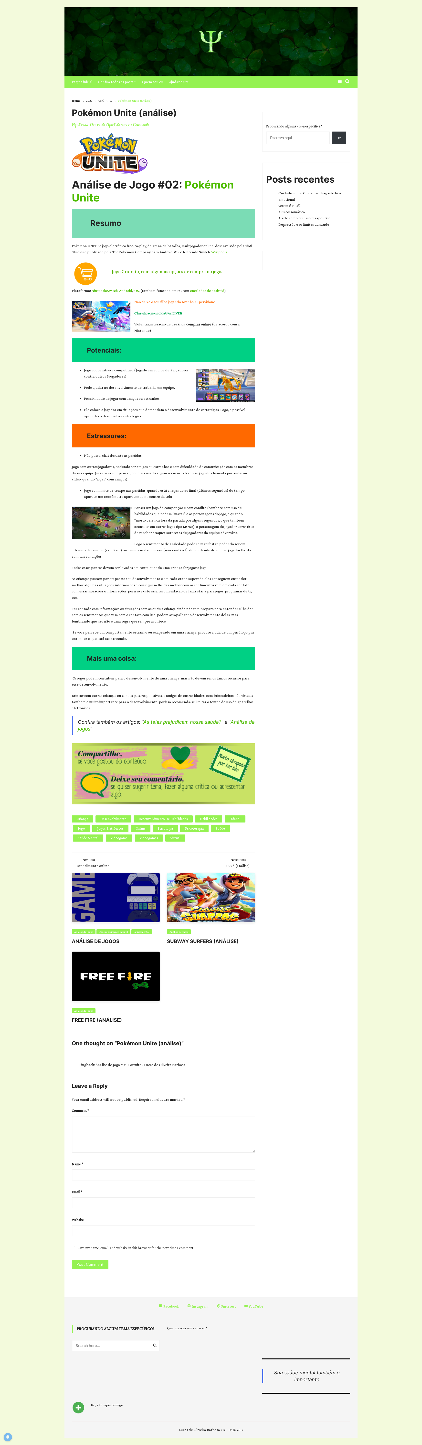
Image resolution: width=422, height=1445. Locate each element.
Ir (339, 138)
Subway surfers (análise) (203, 941)
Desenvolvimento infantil (113, 932)
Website (78, 1220)
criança (82, 819)
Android (125, 291)
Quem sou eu (152, 82)
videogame (119, 838)
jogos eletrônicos (110, 828)
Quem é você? (289, 205)
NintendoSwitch (105, 291)
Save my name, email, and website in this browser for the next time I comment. (136, 1248)
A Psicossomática (291, 212)
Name (77, 1164)
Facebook (171, 1306)
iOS (136, 291)
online (141, 828)
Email (77, 1192)
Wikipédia (219, 252)
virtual (175, 838)
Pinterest (228, 1306)
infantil (235, 819)
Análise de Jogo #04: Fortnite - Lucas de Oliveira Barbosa (140, 1065)
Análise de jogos (95, 941)
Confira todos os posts (115, 82)
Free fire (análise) (97, 1020)
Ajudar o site (179, 82)
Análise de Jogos (83, 932)
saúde (220, 828)
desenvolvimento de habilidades (163, 819)
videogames (149, 838)
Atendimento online (93, 866)
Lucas (83, 125)
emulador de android (206, 291)
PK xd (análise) (238, 866)
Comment (80, 1110)
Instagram (200, 1306)
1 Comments (139, 125)
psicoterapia (194, 828)
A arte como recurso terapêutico (304, 218)
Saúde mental (88, 838)
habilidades (208, 819)
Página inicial (82, 82)
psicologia (165, 828)
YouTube (255, 1306)
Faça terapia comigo (107, 1405)
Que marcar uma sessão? (187, 1328)
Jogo (81, 828)
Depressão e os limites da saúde (303, 224)
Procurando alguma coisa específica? (294, 126)
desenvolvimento (113, 819)
